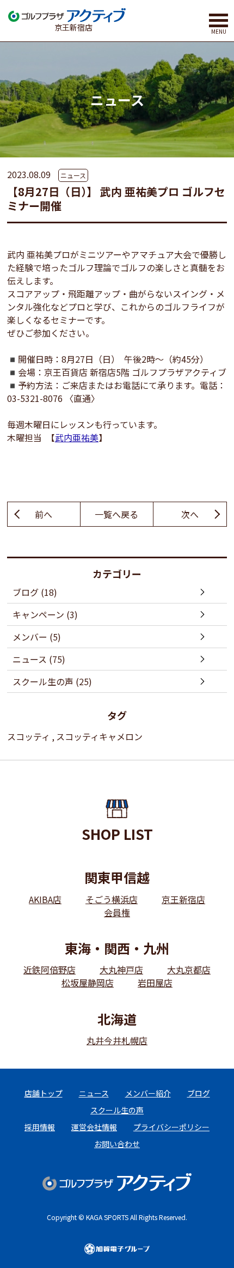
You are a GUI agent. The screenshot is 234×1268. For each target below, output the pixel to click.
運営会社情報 (94, 1126)
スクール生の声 (117, 1110)
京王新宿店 (183, 899)
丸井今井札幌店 (117, 1040)
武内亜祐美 (76, 437)
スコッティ (28, 736)
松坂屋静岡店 (87, 982)
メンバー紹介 (148, 1093)
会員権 (117, 912)
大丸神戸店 (121, 969)
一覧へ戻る (116, 514)
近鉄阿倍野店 (49, 969)
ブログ (198, 1093)
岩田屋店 (155, 982)
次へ (190, 514)
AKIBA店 (45, 899)
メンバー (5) (37, 636)
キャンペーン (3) (45, 614)
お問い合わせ (117, 1143)
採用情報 (39, 1126)
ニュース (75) (39, 659)
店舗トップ (43, 1093)
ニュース (73, 175)
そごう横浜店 (111, 899)
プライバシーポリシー (171, 1126)
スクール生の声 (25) (52, 681)
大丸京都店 (189, 969)
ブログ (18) (35, 592)
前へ (43, 514)
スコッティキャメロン (99, 736)
